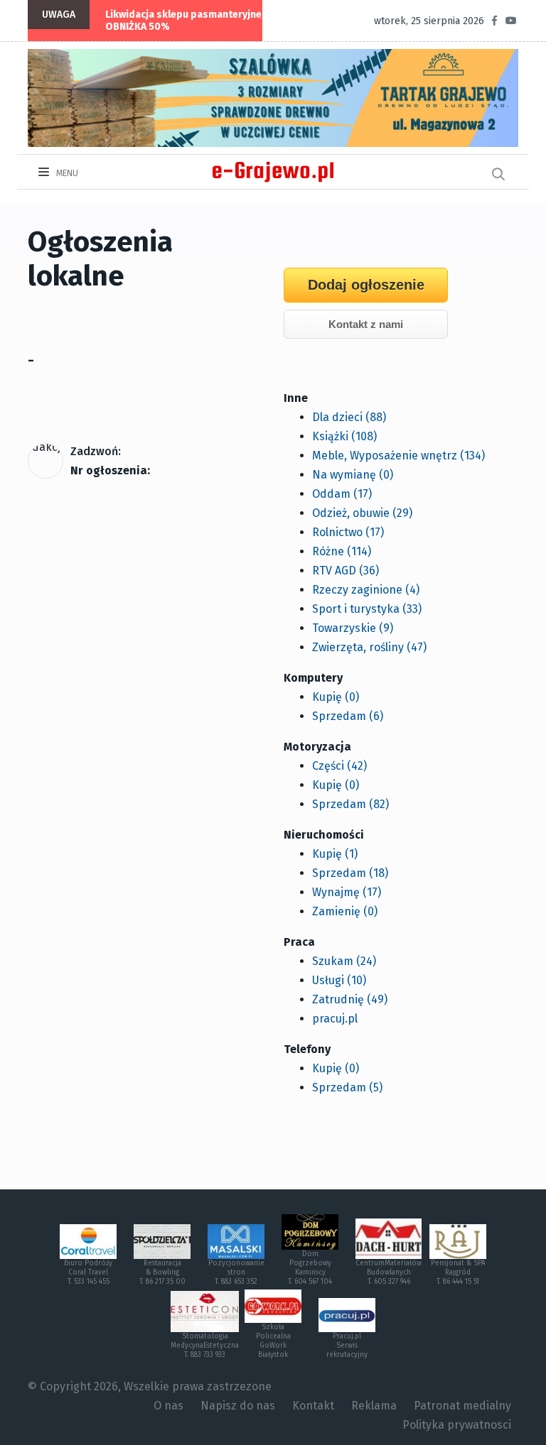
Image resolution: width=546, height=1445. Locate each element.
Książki (344, 436)
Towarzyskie (352, 628)
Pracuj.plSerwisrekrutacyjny (347, 1345)
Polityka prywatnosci (456, 1425)
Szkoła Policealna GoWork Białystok (273, 1341)
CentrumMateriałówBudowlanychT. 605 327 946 (388, 1272)
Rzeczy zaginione (365, 589)
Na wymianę (352, 474)
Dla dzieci (349, 417)
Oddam (342, 494)
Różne (341, 551)
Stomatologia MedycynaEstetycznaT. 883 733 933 (205, 1345)
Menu (66, 173)
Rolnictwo (348, 532)
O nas (168, 1405)
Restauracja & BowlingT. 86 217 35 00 (162, 1272)
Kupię (335, 697)
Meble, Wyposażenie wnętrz (398, 455)
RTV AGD (345, 570)
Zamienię (345, 911)
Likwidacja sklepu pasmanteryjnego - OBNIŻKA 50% (193, 21)
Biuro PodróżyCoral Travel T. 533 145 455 (88, 1272)
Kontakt (313, 1405)
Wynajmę (346, 892)
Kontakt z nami (365, 324)
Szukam (344, 961)
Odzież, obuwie (362, 513)
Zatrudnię (349, 999)
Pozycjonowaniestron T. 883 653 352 (236, 1272)
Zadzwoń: (95, 451)
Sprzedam (347, 716)
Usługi (339, 980)
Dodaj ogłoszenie (366, 285)
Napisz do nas (237, 1405)
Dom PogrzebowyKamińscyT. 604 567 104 (310, 1268)
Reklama (374, 1405)
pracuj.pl (335, 1018)
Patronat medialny (462, 1405)
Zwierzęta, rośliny (369, 647)
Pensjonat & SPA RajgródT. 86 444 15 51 (458, 1272)
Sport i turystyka (367, 609)
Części (339, 766)
